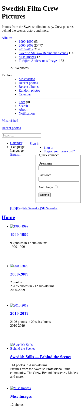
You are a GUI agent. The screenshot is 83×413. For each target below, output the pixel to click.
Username (45, 163)
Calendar (25, 94)
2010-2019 (26, 49)
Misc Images (27, 57)
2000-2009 (26, 45)
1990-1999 (26, 41)
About (23, 109)
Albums (7, 38)
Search (23, 106)
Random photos (29, 90)
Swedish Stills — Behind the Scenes (43, 53)
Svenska (42, 208)
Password (45, 175)
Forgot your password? (59, 151)
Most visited (27, 79)
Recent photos (28, 83)
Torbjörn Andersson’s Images (38, 60)
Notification (27, 113)
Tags (22, 102)
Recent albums (29, 86)
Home (8, 217)
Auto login (46, 187)
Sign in (34, 143)
